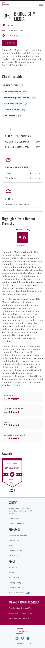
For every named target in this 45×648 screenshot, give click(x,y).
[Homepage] (5, 4)
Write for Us (14, 577)
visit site (10, 43)
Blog (11, 545)
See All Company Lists (18, 535)
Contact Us (14, 518)
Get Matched (14, 540)
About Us (13, 567)
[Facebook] (22, 638)
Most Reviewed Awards (19, 618)
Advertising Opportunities (20, 613)
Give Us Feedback (16, 524)
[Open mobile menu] (41, 4)
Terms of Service (16, 588)
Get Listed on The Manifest (20, 608)
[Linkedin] (17, 638)
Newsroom (13, 556)
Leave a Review (15, 550)
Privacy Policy (15, 582)
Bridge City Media (24, 16)
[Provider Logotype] (7, 16)
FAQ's (11, 572)
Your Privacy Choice (17, 593)
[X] (28, 638)
